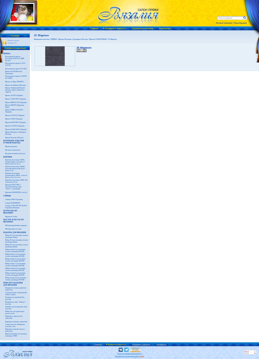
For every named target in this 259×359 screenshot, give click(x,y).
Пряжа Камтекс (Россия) (14, 138)
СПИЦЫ (7, 196)
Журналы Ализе (11, 217)
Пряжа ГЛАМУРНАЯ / (98, 39)
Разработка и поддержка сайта (129, 356)
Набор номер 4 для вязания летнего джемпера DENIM (15, 250)
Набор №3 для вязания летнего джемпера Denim (16, 246)
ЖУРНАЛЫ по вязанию (10, 212)
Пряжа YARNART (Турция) (15, 99)
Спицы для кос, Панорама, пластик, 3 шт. (15, 325)
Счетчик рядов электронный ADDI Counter (16, 294)
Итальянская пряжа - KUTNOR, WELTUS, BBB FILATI (14, 58)
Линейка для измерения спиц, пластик (16, 308)
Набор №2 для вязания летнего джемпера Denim (16, 241)
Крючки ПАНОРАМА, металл (16, 192)
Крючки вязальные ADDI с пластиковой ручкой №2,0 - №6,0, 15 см (15, 169)
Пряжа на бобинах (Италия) (15, 85)
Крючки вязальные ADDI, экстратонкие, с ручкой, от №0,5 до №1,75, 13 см (15, 162)
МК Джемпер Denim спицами (16, 225)
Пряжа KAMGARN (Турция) (15, 129)
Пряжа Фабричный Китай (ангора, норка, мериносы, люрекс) (15, 90)
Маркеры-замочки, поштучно (16, 322)
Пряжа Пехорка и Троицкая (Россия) (15, 133)
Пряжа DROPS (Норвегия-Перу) (15, 106)
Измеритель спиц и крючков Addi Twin (15, 289)
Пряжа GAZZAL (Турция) (14, 115)
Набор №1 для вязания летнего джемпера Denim (16, 236)
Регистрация (240, 23)
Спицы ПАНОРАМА (12, 203)
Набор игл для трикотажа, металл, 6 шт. (15, 312)
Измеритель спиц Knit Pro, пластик (15, 298)
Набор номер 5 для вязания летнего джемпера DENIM (15, 255)
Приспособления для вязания (13, 284)
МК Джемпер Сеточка (13, 229)
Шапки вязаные (11, 146)
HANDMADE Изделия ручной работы (13, 142)
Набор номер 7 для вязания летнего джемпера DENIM (15, 265)
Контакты (165, 28)
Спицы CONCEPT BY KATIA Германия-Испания (16, 207)
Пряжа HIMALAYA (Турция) (16, 102)
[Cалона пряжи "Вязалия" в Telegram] (126, 349)
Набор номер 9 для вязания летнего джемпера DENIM (15, 274)
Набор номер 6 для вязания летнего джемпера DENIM (15, 260)
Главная (94, 28)
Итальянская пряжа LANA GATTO (15, 64)
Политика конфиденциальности (129, 354)
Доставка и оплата (142, 28)
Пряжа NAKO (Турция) (14, 119)
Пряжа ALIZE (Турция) (14, 95)
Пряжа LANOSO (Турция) (15, 126)
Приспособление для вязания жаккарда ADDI (16, 335)
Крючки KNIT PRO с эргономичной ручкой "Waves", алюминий (13, 187)
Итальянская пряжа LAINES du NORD (16, 77)
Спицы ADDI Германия (14, 199)
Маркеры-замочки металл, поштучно (15, 330)
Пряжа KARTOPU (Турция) (15, 122)
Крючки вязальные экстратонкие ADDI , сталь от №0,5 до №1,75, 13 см (16, 175)
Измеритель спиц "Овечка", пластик (15, 303)
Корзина (15, 35)
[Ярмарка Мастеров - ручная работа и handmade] (135, 352)
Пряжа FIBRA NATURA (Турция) (14, 111)
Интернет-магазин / (42, 39)
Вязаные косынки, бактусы (15, 153)
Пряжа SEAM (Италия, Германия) (13, 72)
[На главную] (20, 25)
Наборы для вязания (14, 232)
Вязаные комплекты (12, 150)
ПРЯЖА (6, 54)
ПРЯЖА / (54, 39)
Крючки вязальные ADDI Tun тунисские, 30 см (16, 181)
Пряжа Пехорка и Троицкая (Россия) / (73, 39)
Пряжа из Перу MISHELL (14, 82)
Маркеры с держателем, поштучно (14, 317)
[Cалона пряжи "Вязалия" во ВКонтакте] (121, 349)
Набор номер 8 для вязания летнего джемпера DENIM (15, 269)
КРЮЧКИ (7, 157)
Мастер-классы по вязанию (13, 221)
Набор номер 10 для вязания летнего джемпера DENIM (15, 279)
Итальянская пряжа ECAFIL (16, 69)
